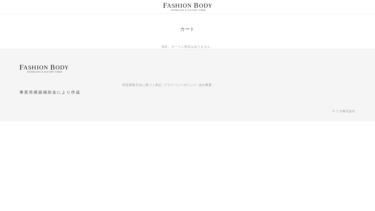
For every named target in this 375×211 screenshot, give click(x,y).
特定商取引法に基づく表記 (142, 85)
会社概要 (205, 85)
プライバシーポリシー (180, 85)
